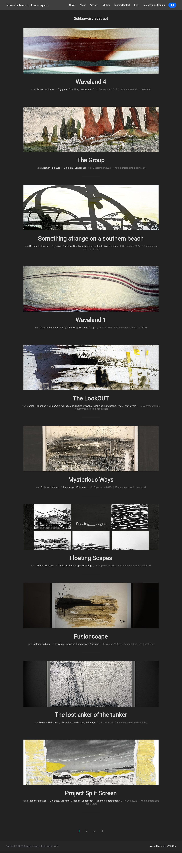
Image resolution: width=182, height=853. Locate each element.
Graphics (73, 89)
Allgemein (54, 405)
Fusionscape (91, 636)
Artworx (94, 5)
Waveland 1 (91, 319)
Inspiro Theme (155, 846)
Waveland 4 (91, 81)
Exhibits (106, 5)
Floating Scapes (91, 557)
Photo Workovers (106, 246)
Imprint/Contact (122, 5)
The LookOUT (91, 398)
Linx (136, 5)
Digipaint (62, 89)
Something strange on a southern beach (91, 238)
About (83, 5)
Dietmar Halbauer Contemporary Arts (27, 5)
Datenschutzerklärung (154, 5)
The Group (91, 160)
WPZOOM (171, 846)
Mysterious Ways (91, 479)
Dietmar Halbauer (44, 89)
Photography (113, 800)
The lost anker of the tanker (91, 714)
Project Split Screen (91, 793)
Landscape (85, 89)
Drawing (67, 246)
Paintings (81, 487)
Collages (66, 405)
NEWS (72, 5)
